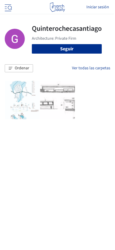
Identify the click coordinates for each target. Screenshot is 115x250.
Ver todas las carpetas (91, 68)
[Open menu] (8, 7)
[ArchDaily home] (57, 7)
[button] (19, 68)
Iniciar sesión (97, 7)
